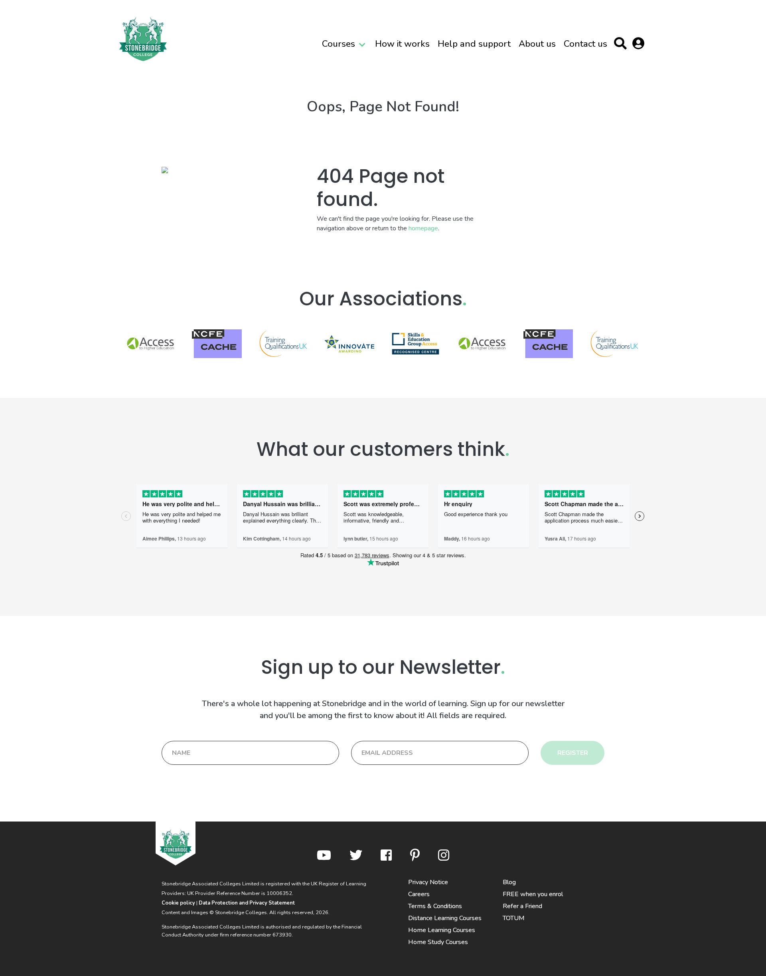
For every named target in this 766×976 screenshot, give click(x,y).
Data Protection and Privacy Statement (247, 903)
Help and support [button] (474, 44)
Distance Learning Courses (445, 918)
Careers (419, 894)
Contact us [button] (585, 44)
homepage (423, 228)
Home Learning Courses (441, 930)
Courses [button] (338, 44)
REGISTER (572, 752)
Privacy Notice (428, 882)
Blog (509, 882)
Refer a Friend (522, 906)
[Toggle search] (622, 45)
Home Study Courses (438, 942)
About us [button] (537, 44)
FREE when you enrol (533, 894)
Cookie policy (178, 903)
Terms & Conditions (435, 906)
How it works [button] (402, 44)
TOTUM (514, 918)
